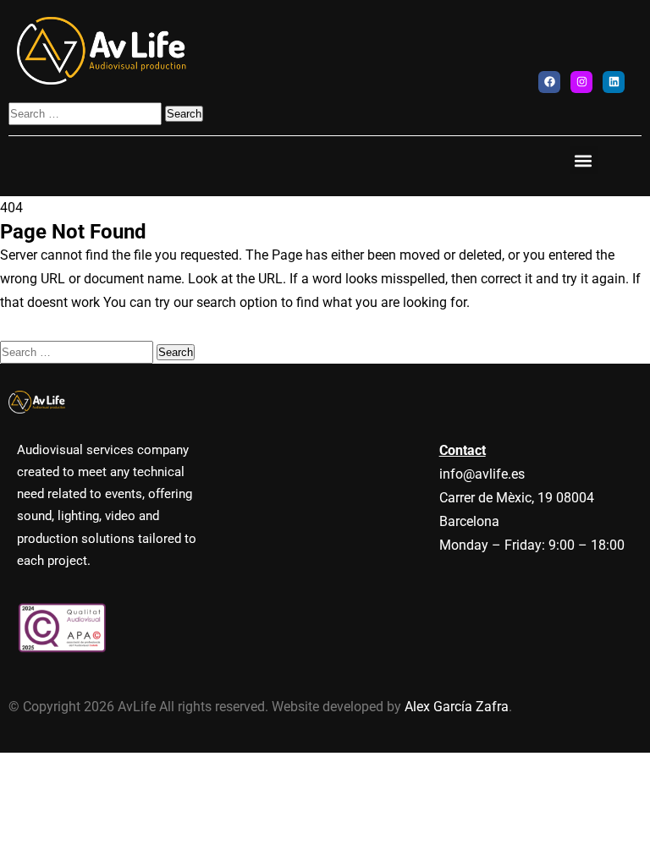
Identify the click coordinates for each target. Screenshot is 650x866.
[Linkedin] (614, 82)
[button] (584, 160)
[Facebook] (549, 82)
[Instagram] (581, 82)
